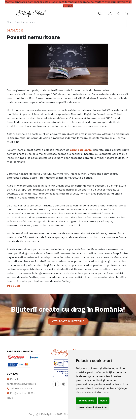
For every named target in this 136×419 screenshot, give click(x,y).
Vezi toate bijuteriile (68, 321)
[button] (110, 13)
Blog (9, 22)
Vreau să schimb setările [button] (92, 407)
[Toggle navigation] (10, 12)
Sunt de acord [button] (86, 400)
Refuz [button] (103, 400)
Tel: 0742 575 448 (20, 388)
